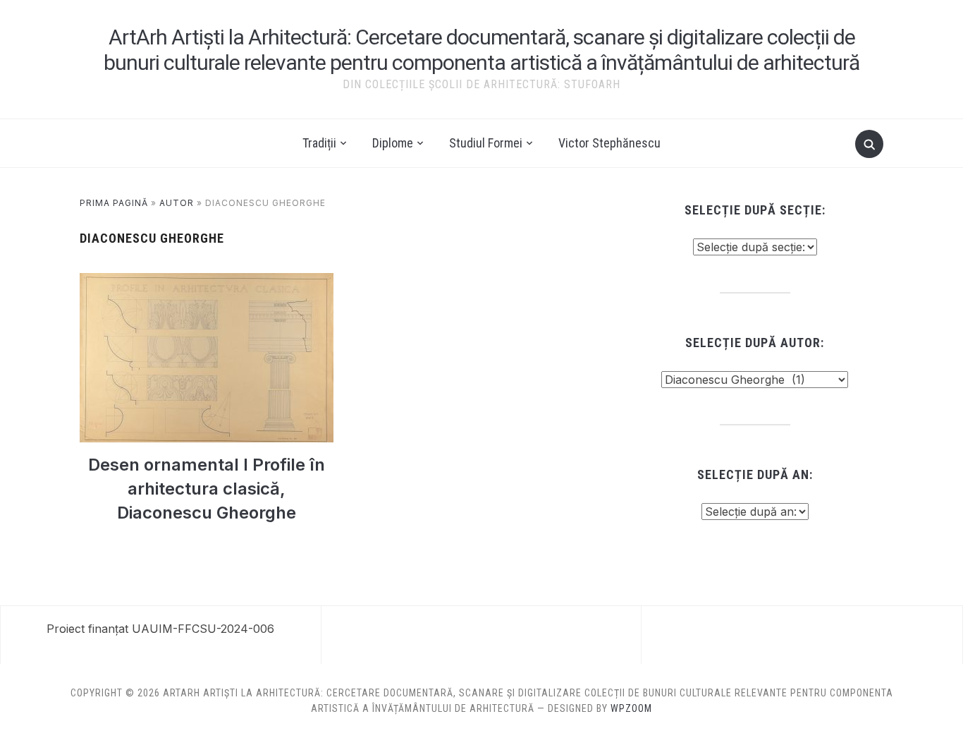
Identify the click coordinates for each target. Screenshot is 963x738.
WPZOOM (631, 708)
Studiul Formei (485, 142)
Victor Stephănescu (609, 142)
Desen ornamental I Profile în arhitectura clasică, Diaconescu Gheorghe (206, 488)
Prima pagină (114, 203)
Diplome (392, 142)
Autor (176, 203)
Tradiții (319, 142)
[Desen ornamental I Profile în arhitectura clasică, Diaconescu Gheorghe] (206, 281)
